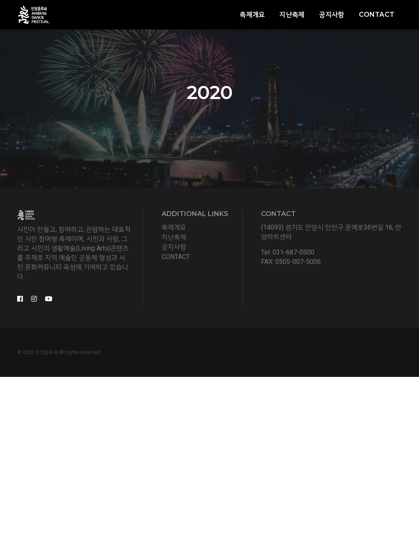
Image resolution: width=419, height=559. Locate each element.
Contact (376, 14)
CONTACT (176, 257)
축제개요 (252, 14)
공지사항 (331, 14)
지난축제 (291, 14)
